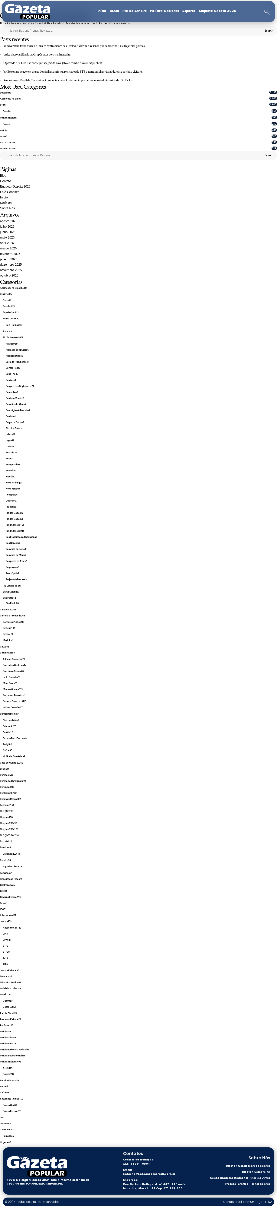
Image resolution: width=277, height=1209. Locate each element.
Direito (8, 634)
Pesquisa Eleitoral (10, 1019)
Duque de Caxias (15, 422)
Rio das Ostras (14, 512)
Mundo (5, 994)
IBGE (3, 909)
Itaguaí (10, 440)
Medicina (8, 640)
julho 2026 (7, 226)
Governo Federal (10, 897)
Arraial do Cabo (14, 355)
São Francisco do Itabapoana (21, 537)
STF (6, 945)
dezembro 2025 (11, 264)
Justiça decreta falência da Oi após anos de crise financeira (36, 54)
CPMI (7, 939)
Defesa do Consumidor (13, 781)
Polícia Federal (12, 1111)
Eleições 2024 (8, 823)
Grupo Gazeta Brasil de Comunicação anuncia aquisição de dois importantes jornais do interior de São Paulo (67, 80)
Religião (7, 744)
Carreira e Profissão (12, 615)
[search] (267, 12)
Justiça (5, 921)
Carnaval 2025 (11, 853)
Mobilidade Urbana (10, 988)
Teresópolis (12, 573)
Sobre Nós (7, 208)
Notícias (6, 203)
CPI (5, 933)
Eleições (6, 817)
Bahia (7, 300)
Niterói (10, 476)
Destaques (138, 92)
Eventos (5, 847)
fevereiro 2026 (10, 254)
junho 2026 (7, 232)
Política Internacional (12, 1055)
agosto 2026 (8, 221)
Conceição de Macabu (18, 410)
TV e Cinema (8, 1129)
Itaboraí (10, 434)
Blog (3, 175)
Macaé (138, 136)
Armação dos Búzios (17, 349)
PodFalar (6, 1025)
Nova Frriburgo (14, 482)
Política (139, 123)
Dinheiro (9, 628)
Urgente (5, 1142)
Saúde (7, 750)
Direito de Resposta (10, 799)
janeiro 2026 (8, 259)
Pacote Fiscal (8, 1013)
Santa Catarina (11, 591)
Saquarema (12, 567)
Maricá (10, 470)
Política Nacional (138, 117)
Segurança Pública (11, 1098)
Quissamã (12, 500)
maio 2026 (7, 237)
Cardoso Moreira (15, 398)
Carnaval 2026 (8, 609)
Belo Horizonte (14, 325)
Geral (3, 891)
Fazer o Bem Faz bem (15, 738)
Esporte (6, 841)
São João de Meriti (16, 555)
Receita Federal (9, 1080)
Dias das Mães (11, 720)
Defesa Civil (6, 775)
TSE (5, 964)
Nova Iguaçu (13, 488)
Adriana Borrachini (14, 659)
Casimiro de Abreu (16, 404)
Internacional (8, 915)
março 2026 (8, 248)
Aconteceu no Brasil (138, 98)
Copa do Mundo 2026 (11, 762)
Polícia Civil (10, 1105)
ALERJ (7, 1068)
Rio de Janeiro (138, 142)
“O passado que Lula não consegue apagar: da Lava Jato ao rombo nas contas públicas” (53, 63)
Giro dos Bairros (15, 428)
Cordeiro (11, 416)
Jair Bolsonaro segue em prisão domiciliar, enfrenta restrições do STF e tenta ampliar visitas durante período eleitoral (72, 71)
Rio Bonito (11, 506)
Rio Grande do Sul (12, 585)
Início (4, 197)
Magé (9, 458)
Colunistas (7, 652)
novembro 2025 (11, 270)
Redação (5, 1086)
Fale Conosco (9, 192)
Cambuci (11, 380)
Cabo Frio (12, 373)
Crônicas (5, 768)
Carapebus (12, 392)
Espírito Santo (10, 312)
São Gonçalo (13, 543)
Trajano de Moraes (16, 579)
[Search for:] (134, 31)
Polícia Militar (8, 1037)
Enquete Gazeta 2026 (15, 186)
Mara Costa (10, 683)
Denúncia (6, 787)
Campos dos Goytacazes (20, 386)
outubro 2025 (9, 275)
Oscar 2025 (9, 1006)
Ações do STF (12, 927)
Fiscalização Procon (11, 879)
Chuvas (4, 646)
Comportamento (9, 713)
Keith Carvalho (11, 677)
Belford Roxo (13, 367)
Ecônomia (7, 805)
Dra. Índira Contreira (14, 665)
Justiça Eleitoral (9, 970)
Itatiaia (10, 446)
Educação (9, 726)
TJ (5, 957)
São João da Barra (16, 549)
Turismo (5, 1123)
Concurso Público (13, 622)
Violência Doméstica (14, 756)
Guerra (8, 1000)
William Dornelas (13, 707)
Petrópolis (11, 494)
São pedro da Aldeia (17, 561)
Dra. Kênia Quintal (13, 671)
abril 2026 (7, 243)
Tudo (3, 1117)
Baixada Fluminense (17, 361)
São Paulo (9, 597)
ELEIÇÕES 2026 (10, 835)
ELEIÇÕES (6, 811)
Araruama (12, 343)
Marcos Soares (138, 148)
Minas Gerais (11, 318)
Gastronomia (7, 885)
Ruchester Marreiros (14, 695)
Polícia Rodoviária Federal (14, 1049)
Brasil (138, 104)
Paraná (7, 331)
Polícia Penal (8, 1043)
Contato (5, 181)
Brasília (139, 111)
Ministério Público (10, 982)
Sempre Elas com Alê (14, 701)
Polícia (138, 130)
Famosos (6, 873)
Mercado (6, 976)
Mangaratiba (13, 464)
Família (8, 732)
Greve (4, 903)
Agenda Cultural (12, 866)
